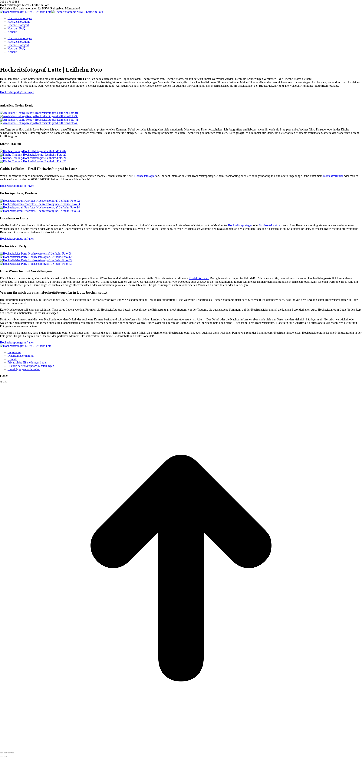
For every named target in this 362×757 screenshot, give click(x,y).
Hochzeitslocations (270, 225)
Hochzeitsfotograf (145, 175)
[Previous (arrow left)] (1, 756)
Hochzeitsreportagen (240, 225)
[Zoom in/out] (12, 752)
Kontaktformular (333, 175)
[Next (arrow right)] (5, 756)
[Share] (5, 752)
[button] (28, 362)
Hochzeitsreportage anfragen (17, 92)
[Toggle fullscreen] (9, 752)
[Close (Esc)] (1, 752)
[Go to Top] (181, 748)
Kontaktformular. (199, 278)
